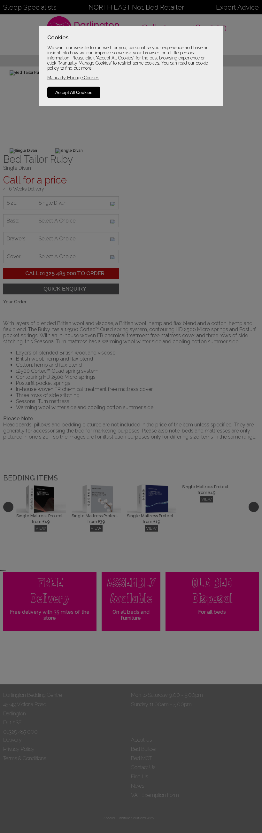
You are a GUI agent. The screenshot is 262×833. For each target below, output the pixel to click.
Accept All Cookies (73, 92)
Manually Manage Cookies (73, 77)
